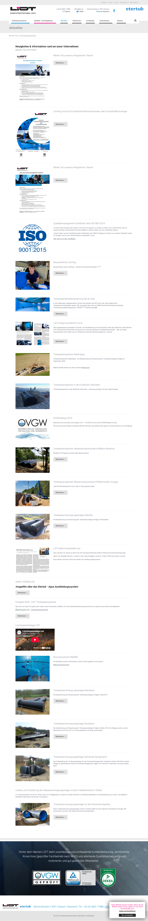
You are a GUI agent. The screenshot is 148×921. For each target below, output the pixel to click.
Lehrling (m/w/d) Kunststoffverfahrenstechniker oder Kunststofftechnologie (90, 111)
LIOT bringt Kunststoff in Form (68, 323)
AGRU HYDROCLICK (25, 581)
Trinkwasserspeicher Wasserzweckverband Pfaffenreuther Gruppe (85, 482)
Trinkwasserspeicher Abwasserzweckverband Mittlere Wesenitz (84, 448)
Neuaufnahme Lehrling (64, 262)
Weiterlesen (60, 63)
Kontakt (103, 2)
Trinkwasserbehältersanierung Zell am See (74, 299)
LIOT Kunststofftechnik (27, 36)
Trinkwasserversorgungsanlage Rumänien (73, 723)
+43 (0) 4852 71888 (63, 9)
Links (116, 2)
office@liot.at (78, 9)
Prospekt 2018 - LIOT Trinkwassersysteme (35, 602)
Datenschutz (134, 2)
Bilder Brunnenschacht (61, 665)
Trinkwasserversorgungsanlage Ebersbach (74, 690)
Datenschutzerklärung (127, 911)
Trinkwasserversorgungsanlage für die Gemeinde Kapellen (81, 804)
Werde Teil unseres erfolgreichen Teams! (73, 55)
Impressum (123, 2)
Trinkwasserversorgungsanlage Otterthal (73, 515)
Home (110, 2)
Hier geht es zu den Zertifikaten (64, 239)
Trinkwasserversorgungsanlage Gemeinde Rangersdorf (80, 757)
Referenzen (85, 368)
